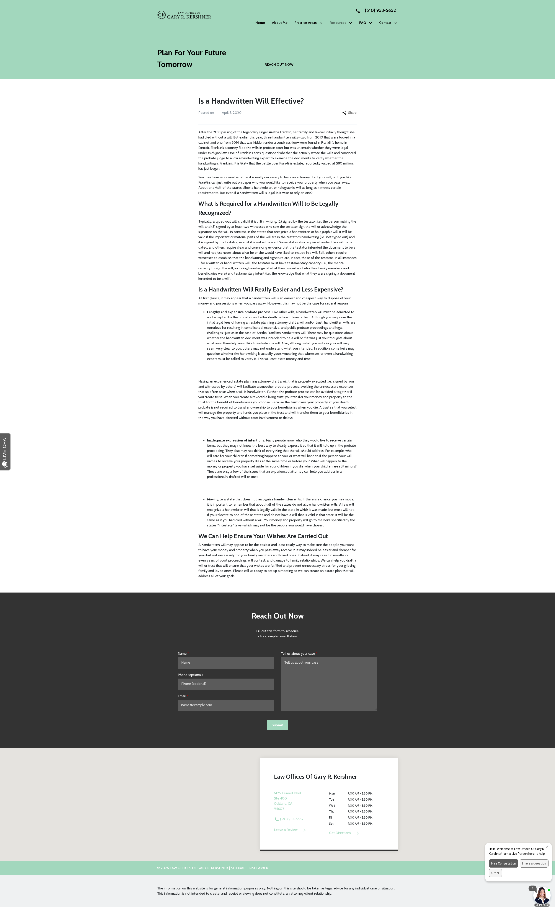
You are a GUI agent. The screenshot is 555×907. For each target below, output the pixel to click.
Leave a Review (286, 830)
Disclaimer (258, 868)
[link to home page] (184, 15)
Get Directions (340, 833)
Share (352, 113)
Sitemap (238, 868)
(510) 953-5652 (291, 819)
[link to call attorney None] (373, 10)
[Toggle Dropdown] (322, 23)
